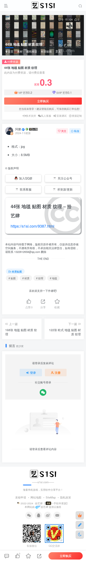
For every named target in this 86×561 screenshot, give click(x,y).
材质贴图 (46, 51)
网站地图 (35, 497)
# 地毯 (53, 278)
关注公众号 (65, 178)
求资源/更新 (65, 189)
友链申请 (20, 497)
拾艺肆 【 (40, 503)
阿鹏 (18, 129)
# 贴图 (12, 278)
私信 (76, 131)
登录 (33, 372)
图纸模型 (31, 51)
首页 (10, 51)
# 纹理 (39, 278)
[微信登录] (43, 392)
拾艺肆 (44, 506)
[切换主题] (80, 534)
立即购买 (43, 101)
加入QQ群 (25, 178)
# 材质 (25, 278)
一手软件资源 (58, 503)
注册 (58, 372)
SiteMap (51, 497)
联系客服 (26, 189)
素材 (20, 51)
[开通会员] (80, 515)
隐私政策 (65, 497)
